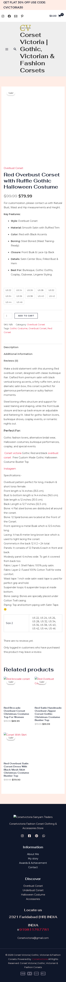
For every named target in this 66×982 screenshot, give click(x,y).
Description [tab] (11, 347)
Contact (33, 867)
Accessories (33, 899)
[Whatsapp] (15, 16)
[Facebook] (9, 16)
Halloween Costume (33, 894)
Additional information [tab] (18, 353)
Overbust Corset (13, 168)
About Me (33, 854)
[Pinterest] (22, 16)
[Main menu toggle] (6, 49)
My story (33, 858)
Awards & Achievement (33, 862)
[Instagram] (2, 16)
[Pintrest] (36, 835)
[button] (15, 49)
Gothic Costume (19, 328)
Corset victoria (12, 453)
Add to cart (26, 316)
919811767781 (34, 929)
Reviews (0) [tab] (11, 360)
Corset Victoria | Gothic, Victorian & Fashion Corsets (37, 52)
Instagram (10, 468)
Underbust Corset (33, 890)
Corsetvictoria (40, 959)
